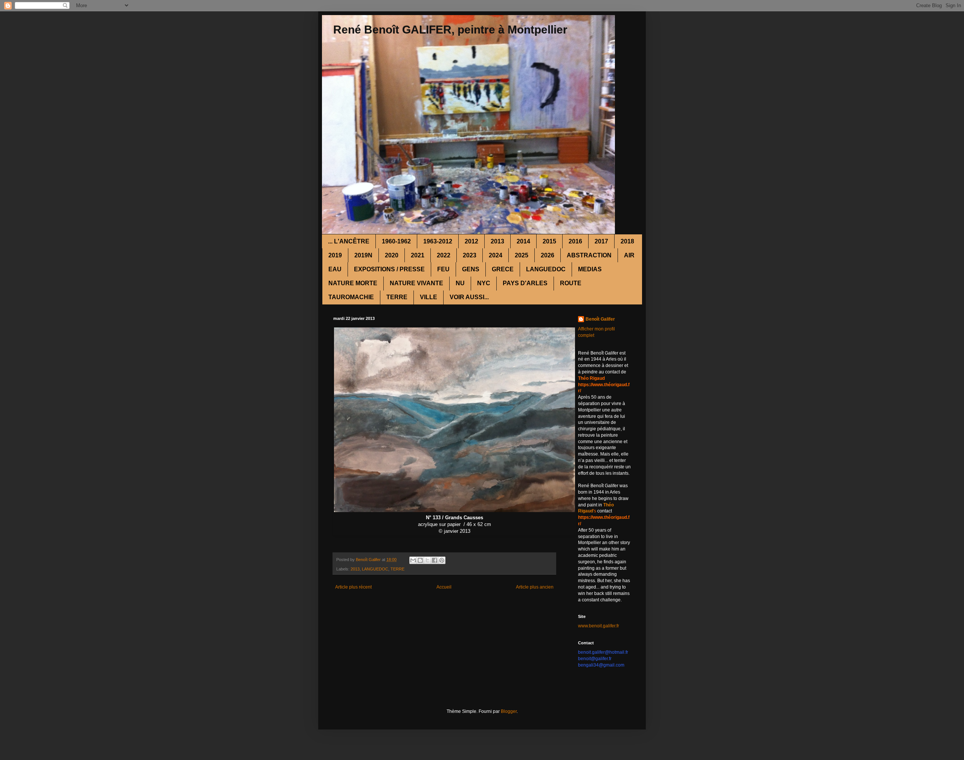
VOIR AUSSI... (469, 297)
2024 (495, 255)
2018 (627, 241)
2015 (549, 241)
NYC (483, 283)
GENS (470, 269)
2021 (417, 255)
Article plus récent (353, 587)
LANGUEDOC (546, 269)
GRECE (503, 269)
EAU (335, 269)
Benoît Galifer (600, 319)
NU (460, 283)
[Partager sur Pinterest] (441, 560)
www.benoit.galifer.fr (598, 625)
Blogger (509, 711)
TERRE (396, 297)
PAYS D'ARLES (525, 283)
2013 (497, 241)
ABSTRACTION (589, 255)
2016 (575, 241)
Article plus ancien (535, 587)
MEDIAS (590, 269)
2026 (547, 255)
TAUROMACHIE (351, 297)
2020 (391, 255)
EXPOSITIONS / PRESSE (389, 269)
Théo (608, 505)
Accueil (443, 587)
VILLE (428, 297)
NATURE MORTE (352, 283)
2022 (443, 255)
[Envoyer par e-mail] (413, 560)
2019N (363, 255)
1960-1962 (396, 241)
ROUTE (570, 283)
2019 (335, 255)
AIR (629, 255)
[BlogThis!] (420, 560)
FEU (443, 269)
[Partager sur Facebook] (434, 560)
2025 (521, 255)
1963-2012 (437, 241)
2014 (523, 241)
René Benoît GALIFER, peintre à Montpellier (450, 29)
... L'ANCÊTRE (348, 241)
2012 (471, 241)
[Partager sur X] (427, 560)
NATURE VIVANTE (416, 283)
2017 (601, 241)
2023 (469, 255)
